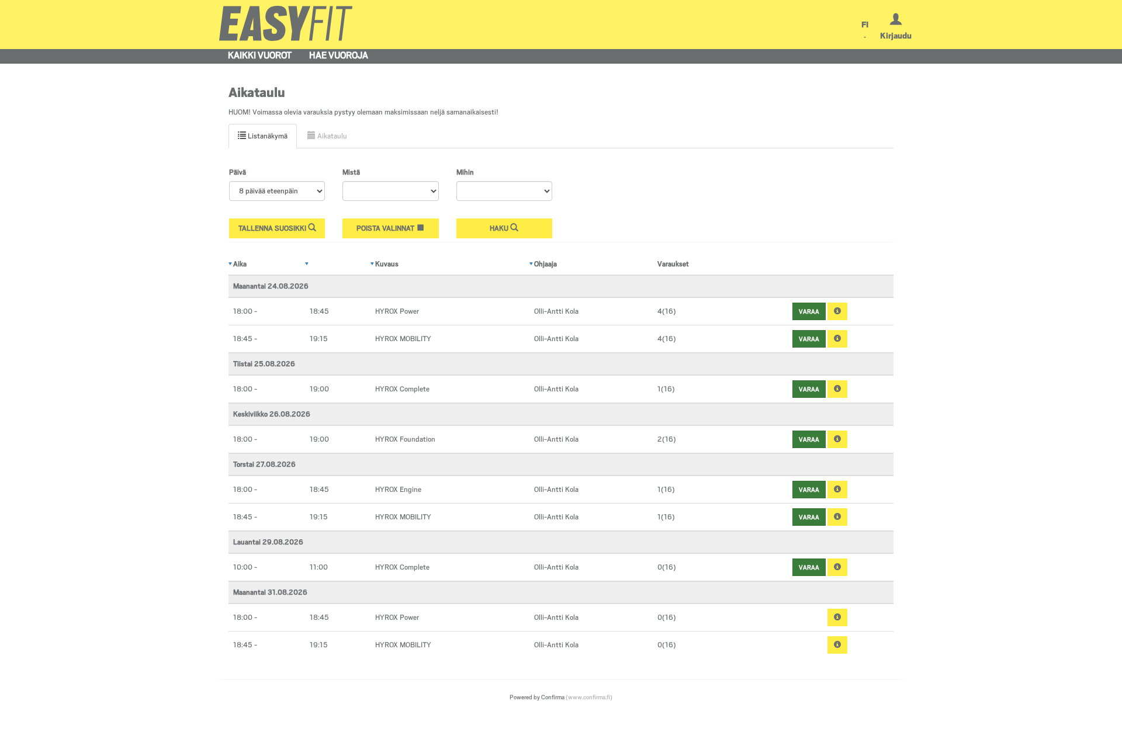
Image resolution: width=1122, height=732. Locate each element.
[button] (837, 311)
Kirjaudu (896, 35)
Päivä (237, 172)
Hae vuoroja (338, 55)
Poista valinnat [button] (386, 228)
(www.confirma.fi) (589, 696)
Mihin (465, 172)
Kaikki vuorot (260, 55)
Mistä (351, 172)
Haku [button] (500, 228)
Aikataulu (331, 136)
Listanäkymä (267, 136)
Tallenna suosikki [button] (273, 228)
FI (864, 24)
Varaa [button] (809, 311)
